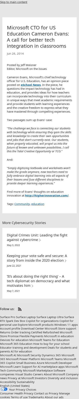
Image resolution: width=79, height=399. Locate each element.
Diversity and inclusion (63, 378)
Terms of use (19, 397)
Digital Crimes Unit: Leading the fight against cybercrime (37, 237)
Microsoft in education (59, 336)
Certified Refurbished (45, 332)
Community (22, 204)
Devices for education (14, 340)
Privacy (53, 393)
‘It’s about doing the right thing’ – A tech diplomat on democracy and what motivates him (38, 281)
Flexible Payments (31, 336)
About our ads (54, 397)
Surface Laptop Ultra (49, 317)
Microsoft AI (8, 355)
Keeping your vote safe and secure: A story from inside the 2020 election (37, 258)
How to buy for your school (51, 344)
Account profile (10, 328)
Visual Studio (23, 374)
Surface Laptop (26, 317)
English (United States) (15, 386)
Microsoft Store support (60, 328)
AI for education (21, 351)
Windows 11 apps (66, 324)
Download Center (32, 328)
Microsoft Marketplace (38, 370)
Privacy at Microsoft (21, 378)
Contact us (41, 393)
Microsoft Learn (10, 366)
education (37, 204)
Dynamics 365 (51, 355)
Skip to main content (13, 2)
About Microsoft (54, 374)
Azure (40, 363)
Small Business (26, 363)
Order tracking (20, 332)
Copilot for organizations (42, 321)
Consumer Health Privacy (16, 393)
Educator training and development (23, 347)
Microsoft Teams (52, 359)
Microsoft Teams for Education (49, 340)
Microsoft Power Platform (23, 359)
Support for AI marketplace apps (43, 366)
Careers (38, 374)
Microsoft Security (29, 355)
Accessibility (8, 382)
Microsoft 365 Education (16, 344)
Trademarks (36, 397)
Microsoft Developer (58, 363)
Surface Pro (7, 317)
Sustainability (26, 382)
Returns (5, 332)
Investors (41, 378)
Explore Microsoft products (35, 324)
